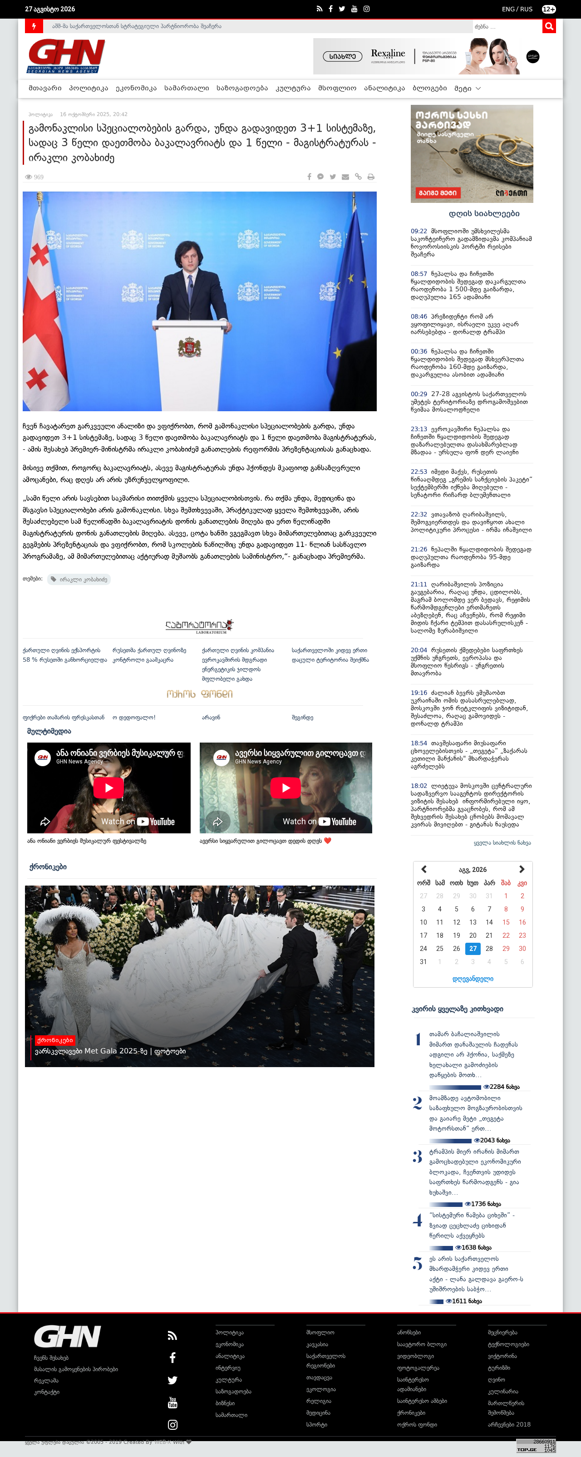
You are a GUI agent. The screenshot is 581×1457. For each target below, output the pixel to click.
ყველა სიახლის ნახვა (502, 842)
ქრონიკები (48, 866)
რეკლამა (46, 1380)
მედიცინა (318, 1412)
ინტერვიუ (228, 1367)
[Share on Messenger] (320, 177)
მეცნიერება (502, 1332)
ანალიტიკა (384, 89)
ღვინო (496, 1379)
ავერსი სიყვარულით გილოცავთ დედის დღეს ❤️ (265, 840)
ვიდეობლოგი (415, 1356)
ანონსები (409, 1332)
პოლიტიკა (88, 89)
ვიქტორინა (502, 1356)
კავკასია (317, 1344)
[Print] (371, 177)
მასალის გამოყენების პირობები (76, 1369)
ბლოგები (430, 89)
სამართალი (186, 89)
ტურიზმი (499, 1367)
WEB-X (162, 1442)
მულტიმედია (49, 730)
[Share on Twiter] (332, 177)
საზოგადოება (242, 89)
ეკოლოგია (321, 1389)
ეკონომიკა (136, 89)
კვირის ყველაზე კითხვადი (457, 1008)
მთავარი (45, 89)
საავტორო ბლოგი (422, 1344)
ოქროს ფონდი (417, 1424)
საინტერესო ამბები (422, 1401)
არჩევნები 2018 (509, 1424)
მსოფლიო (337, 89)
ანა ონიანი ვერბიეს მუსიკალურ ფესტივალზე (86, 840)
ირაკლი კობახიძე (81, 579)
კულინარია (503, 1391)
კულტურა (293, 89)
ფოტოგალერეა (418, 1367)
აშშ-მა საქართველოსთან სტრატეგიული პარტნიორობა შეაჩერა (137, 26)
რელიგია (318, 1401)
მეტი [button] (463, 89)
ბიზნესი (225, 1403)
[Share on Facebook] (309, 177)
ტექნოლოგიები (508, 1344)
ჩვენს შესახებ (51, 1357)
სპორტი (316, 1424)
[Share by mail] (345, 177)
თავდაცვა (319, 1377)
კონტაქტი (46, 1391)
